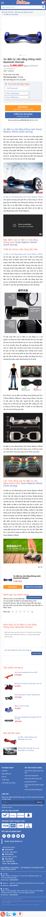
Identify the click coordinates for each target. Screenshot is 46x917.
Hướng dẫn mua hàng (8, 783)
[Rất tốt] (24, 612)
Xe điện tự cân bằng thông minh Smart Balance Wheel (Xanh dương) (22, 130)
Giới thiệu (5, 771)
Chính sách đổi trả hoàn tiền (33, 778)
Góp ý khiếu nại (6, 774)
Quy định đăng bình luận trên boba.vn (18, 650)
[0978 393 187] (3, 914)
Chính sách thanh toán (31, 775)
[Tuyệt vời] (28, 612)
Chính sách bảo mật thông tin (33, 789)
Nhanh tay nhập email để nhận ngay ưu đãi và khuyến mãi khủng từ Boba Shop (23, 798)
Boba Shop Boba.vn (13, 841)
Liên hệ (4, 777)
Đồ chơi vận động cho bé (24, 12)
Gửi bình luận (36, 653)
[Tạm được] (17, 612)
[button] (23, 108)
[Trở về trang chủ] (23, 2)
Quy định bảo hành (30, 782)
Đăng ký (40, 802)
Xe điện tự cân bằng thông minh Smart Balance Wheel (23, 197)
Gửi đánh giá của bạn (34, 597)
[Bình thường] (20, 612)
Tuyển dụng (5, 780)
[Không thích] (13, 612)
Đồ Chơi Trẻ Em (7, 12)
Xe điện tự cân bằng (11, 14)
